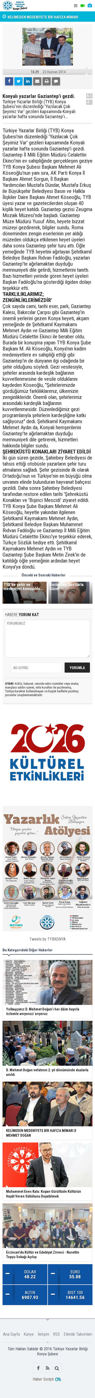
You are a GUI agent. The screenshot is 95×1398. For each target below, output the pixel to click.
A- (89, 102)
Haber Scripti (43, 1379)
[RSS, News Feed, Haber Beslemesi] (47, 1368)
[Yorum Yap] (56, 81)
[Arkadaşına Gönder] (37, 81)
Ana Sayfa (11, 1334)
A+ (89, 95)
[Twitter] (18, 81)
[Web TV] (82, 5)
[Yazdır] (47, 81)
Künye (29, 1334)
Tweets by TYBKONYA (47, 939)
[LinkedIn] (28, 81)
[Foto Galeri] (89, 5)
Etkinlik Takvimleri (78, 1334)
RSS (56, 1334)
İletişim (43, 1334)
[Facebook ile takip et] (38, 1368)
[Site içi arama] (57, 1368)
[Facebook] (9, 81)
